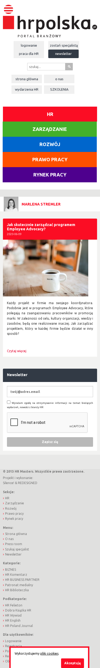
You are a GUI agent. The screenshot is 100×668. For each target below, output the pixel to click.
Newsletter (63, 53)
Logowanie (29, 45)
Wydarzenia (26, 89)
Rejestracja (13, 646)
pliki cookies (49, 653)
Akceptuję (72, 663)
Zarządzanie (50, 129)
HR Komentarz (16, 574)
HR (50, 114)
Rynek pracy (49, 174)
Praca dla (29, 53)
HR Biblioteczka (17, 590)
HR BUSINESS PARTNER (22, 579)
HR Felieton (13, 605)
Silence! (8, 483)
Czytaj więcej (16, 351)
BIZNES (10, 569)
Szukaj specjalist (17, 549)
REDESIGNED (27, 483)
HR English (13, 620)
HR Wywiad (13, 615)
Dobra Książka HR (18, 610)
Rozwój (49, 144)
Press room (13, 544)
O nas (59, 79)
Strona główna (26, 79)
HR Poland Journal (19, 625)
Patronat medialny (19, 585)
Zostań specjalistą (64, 45)
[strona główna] (50, 18)
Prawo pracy (49, 159)
